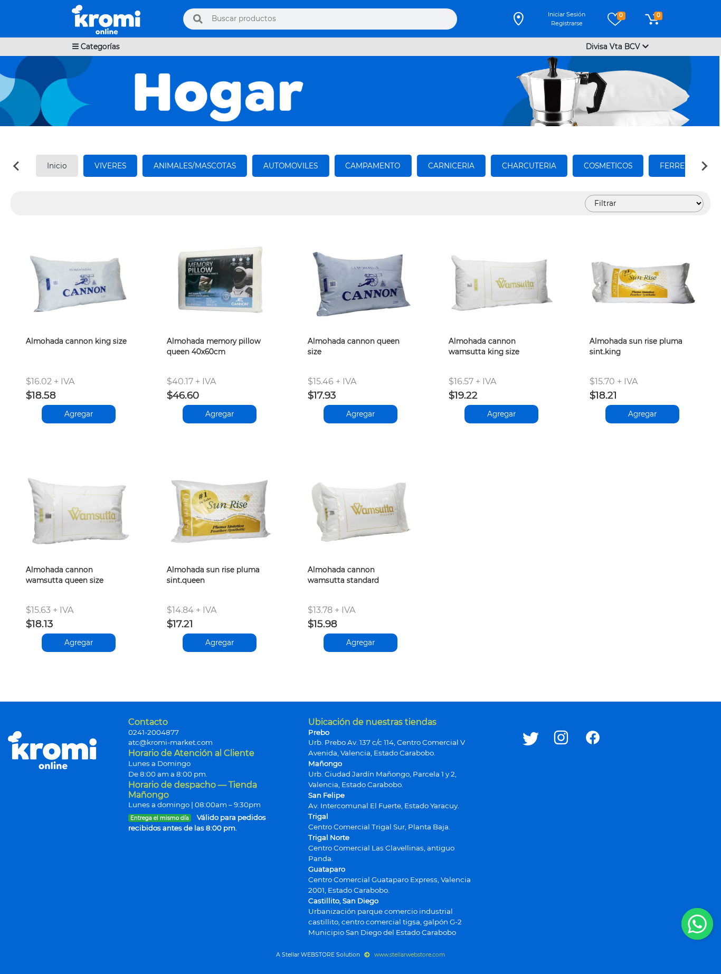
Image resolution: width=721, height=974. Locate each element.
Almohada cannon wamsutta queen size (64, 574)
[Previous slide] (16, 165)
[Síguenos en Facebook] (593, 827)
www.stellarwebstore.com (409, 954)
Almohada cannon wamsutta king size (484, 346)
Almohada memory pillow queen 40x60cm (214, 346)
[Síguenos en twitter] (530, 827)
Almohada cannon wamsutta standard (343, 574)
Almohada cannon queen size (354, 346)
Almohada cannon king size (76, 341)
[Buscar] (197, 19)
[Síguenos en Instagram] (561, 827)
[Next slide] (704, 165)
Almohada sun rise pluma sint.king (636, 346)
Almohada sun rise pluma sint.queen (213, 574)
